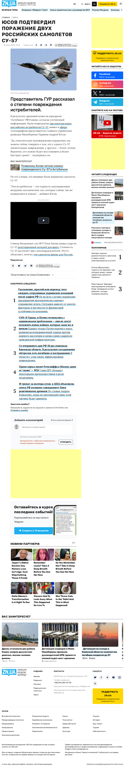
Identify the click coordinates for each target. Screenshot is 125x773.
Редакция (38, 680)
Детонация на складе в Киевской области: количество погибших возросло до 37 (103, 217)
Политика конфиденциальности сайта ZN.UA (105, 764)
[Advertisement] (45, 473)
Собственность (99, 731)
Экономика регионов (10, 735)
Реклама (37, 684)
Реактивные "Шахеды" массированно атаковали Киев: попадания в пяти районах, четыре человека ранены (103, 289)
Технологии (67, 720)
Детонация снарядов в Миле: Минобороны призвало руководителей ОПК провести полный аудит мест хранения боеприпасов (103, 199)
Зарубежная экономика (42, 720)
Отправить (65, 442)
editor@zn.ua (59, 693)
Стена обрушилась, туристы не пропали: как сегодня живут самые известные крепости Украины (103, 272)
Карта (36, 695)
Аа (94, 4)
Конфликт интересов (41, 724)
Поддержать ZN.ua (107, 4)
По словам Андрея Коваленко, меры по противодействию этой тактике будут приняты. (46, 391)
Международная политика (13, 720)
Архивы (37, 676)
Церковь (65, 728)
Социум (96, 716)
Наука (65, 716)
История (96, 720)
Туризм (96, 728)
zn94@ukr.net (84, 686)
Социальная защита (40, 716)
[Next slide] (121, 10)
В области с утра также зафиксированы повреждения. (47, 353)
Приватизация (8, 731)
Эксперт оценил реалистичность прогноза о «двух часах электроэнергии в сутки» (103, 257)
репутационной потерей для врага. (38, 247)
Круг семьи (97, 724)
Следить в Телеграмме (35, 530)
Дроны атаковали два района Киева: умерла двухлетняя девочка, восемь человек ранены (102, 183)
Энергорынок (7, 728)
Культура (66, 731)
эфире (63, 127)
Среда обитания (69, 724)
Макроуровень (8, 724)
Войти (87, 4)
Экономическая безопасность (44, 728)
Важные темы (10, 10)
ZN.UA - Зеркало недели (107, 133)
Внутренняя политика (11, 716)
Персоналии (37, 731)
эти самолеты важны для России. (53, 254)
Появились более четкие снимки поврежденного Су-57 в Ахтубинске (44, 167)
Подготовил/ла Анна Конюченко (30, 274)
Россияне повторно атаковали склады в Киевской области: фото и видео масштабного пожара (101, 233)
